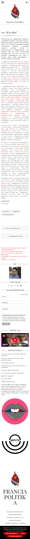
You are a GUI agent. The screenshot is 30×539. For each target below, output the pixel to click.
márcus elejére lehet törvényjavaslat (18, 78)
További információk (15, 536)
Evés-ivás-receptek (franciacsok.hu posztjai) (14, 320)
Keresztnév (5, 302)
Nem (23, 533)
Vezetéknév (5, 309)
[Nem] (28, 532)
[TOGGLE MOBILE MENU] (2, 2)
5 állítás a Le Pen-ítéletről (8, 259)
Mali (17, 192)
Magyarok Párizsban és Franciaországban (15, 513)
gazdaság (6, 211)
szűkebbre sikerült (13, 81)
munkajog (16, 211)
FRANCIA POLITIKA (15, 22)
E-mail (4, 296)
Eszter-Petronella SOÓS (8, 35)
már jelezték (22, 146)
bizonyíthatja (21, 65)
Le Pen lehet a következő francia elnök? (12, 251)
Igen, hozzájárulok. (11, 533)
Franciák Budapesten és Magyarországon (15, 519)
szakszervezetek (7, 214)
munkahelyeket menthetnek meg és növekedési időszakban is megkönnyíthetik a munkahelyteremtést (15, 113)
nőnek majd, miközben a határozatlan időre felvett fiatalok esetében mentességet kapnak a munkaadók (15, 98)
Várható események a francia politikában (15, 525)
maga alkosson (10, 129)
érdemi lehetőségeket (18, 86)
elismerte (3, 183)
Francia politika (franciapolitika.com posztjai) (14, 318)
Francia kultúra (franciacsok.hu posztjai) (13, 317)
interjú (27, 164)
